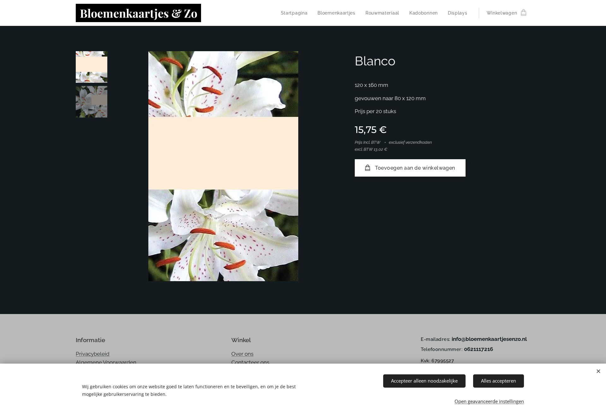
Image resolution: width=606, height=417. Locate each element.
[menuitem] (296, 13)
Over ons (242, 354)
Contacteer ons (250, 362)
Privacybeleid (93, 354)
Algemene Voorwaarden (106, 362)
